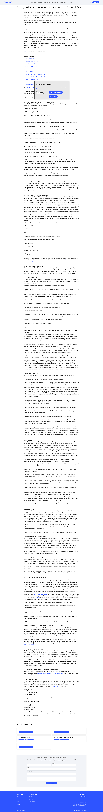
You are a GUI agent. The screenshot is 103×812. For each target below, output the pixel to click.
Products (33, 2)
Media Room (19, 802)
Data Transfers (29, 71)
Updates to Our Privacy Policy (34, 82)
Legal (17, 799)
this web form (55, 686)
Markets (39, 2)
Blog (85, 799)
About (18, 796)
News (85, 798)
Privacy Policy (63, 87)
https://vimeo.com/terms (31, 644)
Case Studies (46, 2)
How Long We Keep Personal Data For (35, 77)
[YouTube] (85, 805)
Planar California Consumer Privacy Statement (50, 673)
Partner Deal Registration (32, 798)
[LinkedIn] (74, 805)
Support (70, 2)
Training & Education (32, 801)
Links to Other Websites (31, 79)
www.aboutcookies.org (30, 261)
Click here (26, 51)
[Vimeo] (83, 805)
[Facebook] (79, 805)
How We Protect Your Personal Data (35, 74)
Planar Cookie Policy (61, 260)
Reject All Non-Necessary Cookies (56, 92)
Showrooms (18, 804)
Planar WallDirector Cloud (40, 594)
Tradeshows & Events (83, 796)
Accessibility (18, 801)
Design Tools (55, 2)
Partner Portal (31, 796)
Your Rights (28, 69)
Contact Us (96, 2)
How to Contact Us (31, 87)
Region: (17, 810)
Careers (18, 798)
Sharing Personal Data (31, 66)
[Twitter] (76, 805)
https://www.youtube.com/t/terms (43, 643)
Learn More (26, 731)
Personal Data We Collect (32, 61)
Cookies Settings (40, 92)
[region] (51, 90)
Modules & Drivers (31, 799)
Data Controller (29, 58)
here (38, 597)
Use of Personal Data (31, 64)
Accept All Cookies (53, 96)
